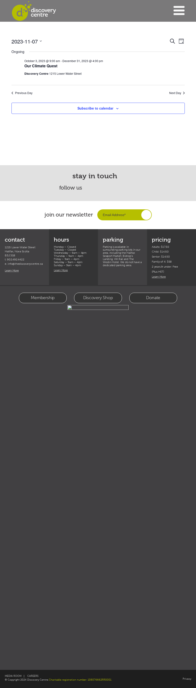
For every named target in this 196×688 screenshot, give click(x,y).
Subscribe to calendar (95, 108)
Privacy (187, 678)
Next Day (175, 93)
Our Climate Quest (40, 66)
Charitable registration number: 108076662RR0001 (80, 679)
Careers (32, 675)
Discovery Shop (98, 297)
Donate (153, 297)
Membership (43, 297)
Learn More (12, 270)
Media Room (13, 675)
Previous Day (24, 93)
